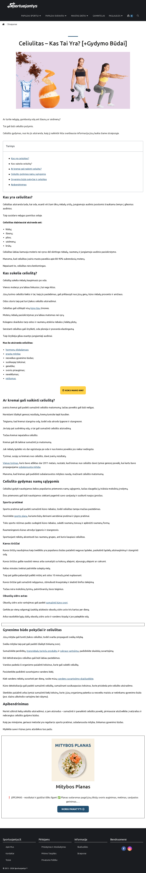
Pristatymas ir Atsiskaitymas (53, 847)
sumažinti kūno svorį (57, 602)
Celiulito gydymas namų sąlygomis (28, 174)
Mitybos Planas (73, 786)
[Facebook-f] (123, 848)
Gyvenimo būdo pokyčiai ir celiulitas (29, 179)
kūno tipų (35, 308)
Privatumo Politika (49, 860)
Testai (8, 860)
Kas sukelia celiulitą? (21, 163)
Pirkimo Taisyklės (48, 853)
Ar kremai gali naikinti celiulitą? (26, 169)
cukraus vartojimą (69, 651)
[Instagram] (129, 848)
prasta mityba (13, 354)
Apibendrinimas (19, 184)
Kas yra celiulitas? (20, 158)
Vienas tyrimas (10, 463)
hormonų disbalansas (17, 349)
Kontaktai (10, 853)
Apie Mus (10, 847)
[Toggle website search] (138, 16)
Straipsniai (81, 853)
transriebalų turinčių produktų (42, 651)
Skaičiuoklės (82, 847)
